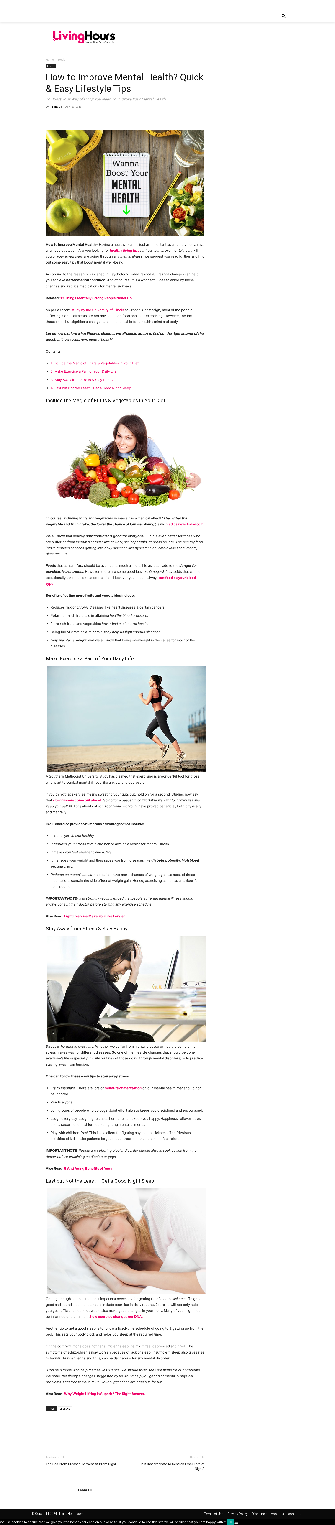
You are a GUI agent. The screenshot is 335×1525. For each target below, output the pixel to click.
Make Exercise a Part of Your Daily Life (84, 371)
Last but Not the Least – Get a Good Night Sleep (91, 388)
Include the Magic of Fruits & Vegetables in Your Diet (95, 363)
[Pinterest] (71, 117)
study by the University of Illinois (97, 310)
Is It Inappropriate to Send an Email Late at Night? (172, 1466)
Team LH (56, 106)
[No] (236, 1523)
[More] (92, 117)
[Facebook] (50, 117)
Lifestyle (65, 1408)
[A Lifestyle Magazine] (84, 37)
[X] (60, 117)
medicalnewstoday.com (184, 524)
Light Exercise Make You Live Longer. (95, 916)
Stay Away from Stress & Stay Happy (82, 380)
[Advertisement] (212, 36)
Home (50, 59)
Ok (230, 1522)
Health (50, 66)
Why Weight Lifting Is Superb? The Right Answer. (104, 1394)
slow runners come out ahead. (77, 800)
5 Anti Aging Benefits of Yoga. (88, 1168)
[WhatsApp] (81, 117)
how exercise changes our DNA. (116, 1316)
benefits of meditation (123, 1088)
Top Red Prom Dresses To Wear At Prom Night (81, 1464)
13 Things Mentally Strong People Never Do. (96, 298)
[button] (283, 16)
